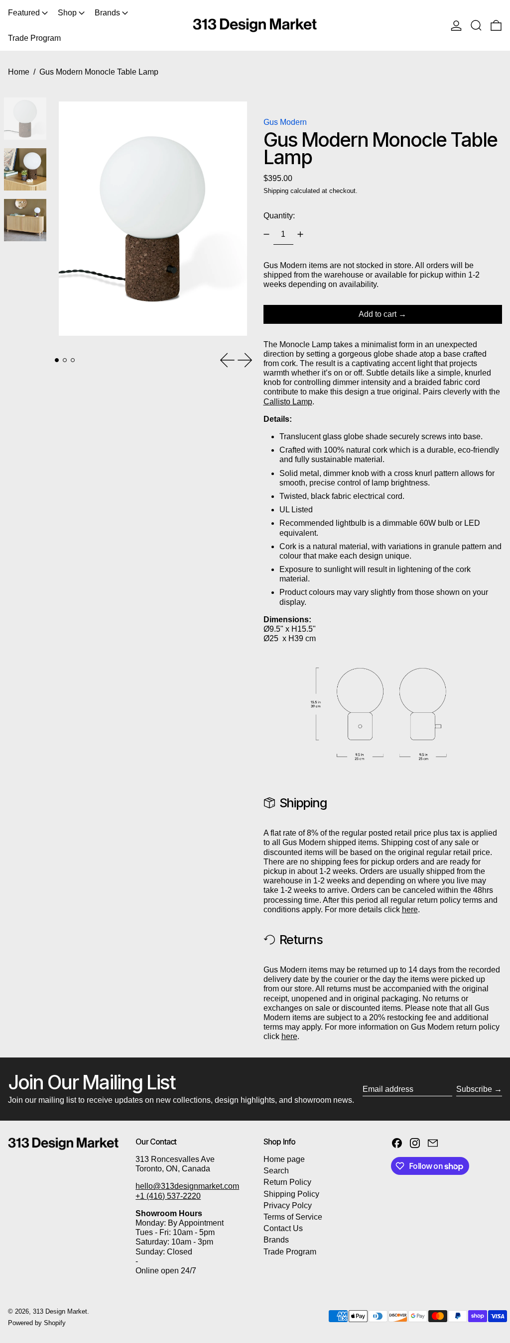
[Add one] (300, 234)
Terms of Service (292, 1217)
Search (276, 1170)
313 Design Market (60, 1311)
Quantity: (279, 215)
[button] (476, 25)
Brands (276, 1240)
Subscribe (474, 1089)
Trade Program (289, 1251)
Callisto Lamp (287, 401)
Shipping (275, 190)
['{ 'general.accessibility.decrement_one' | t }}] (266, 234)
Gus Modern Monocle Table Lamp (98, 72)
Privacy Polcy (287, 1205)
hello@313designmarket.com (187, 1186)
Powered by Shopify (37, 1323)
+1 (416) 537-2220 (168, 1196)
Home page (284, 1159)
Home (18, 72)
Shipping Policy (291, 1194)
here (410, 909)
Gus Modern (285, 122)
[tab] (57, 360)
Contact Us (283, 1228)
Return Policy (287, 1182)
